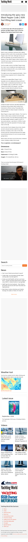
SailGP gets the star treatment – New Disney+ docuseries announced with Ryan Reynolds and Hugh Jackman (13, 285)
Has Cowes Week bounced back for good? (12, 273)
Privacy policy (23, 534)
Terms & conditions (16, 534)
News (3, 270)
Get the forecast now (6, 390)
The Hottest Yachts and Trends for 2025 (21, 453)
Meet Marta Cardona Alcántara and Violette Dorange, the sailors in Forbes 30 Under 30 (13, 290)
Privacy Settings (4, 535)
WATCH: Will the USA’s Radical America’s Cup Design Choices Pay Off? (20, 472)
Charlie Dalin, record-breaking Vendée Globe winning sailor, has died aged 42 (13, 276)
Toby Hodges (7, 23)
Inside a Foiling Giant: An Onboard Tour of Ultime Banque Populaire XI (21, 438)
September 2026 (8, 416)
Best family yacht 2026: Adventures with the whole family (6, 438)
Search (24, 265)
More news (14, 294)
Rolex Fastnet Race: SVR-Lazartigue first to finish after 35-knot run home (7, 455)
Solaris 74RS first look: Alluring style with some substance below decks (7, 471)
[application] (14, 173)
